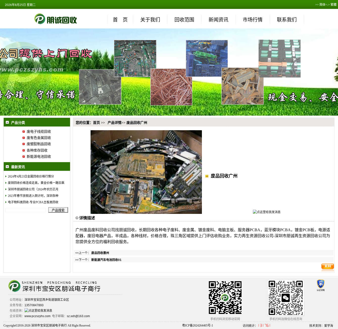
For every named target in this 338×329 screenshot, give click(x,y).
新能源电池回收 (38, 156)
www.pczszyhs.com (37, 316)
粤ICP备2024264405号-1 (197, 325)
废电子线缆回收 (38, 131)
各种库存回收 (36, 150)
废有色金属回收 (38, 138)
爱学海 (328, 326)
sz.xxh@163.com (78, 316)
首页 (96, 123)
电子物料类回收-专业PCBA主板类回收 (33, 202)
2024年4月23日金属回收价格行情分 (31, 176)
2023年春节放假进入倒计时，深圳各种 (33, 196)
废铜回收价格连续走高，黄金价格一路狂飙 (36, 183)
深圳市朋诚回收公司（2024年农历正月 (33, 189)
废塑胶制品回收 (38, 144)
